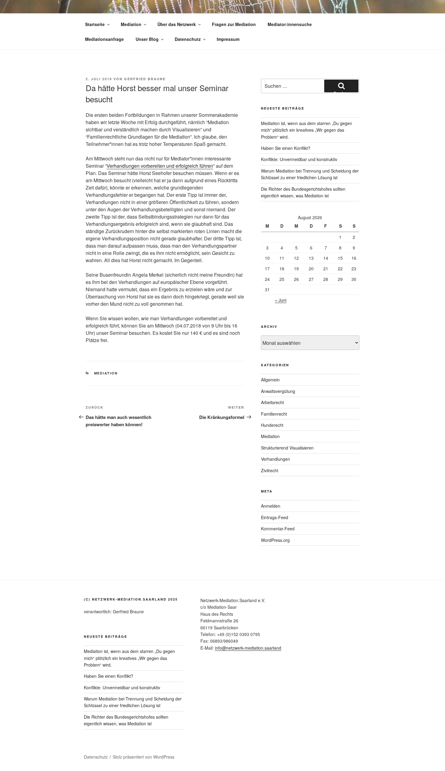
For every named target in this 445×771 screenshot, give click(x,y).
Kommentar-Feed (278, 529)
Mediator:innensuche (290, 24)
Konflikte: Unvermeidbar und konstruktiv (299, 159)
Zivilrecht (269, 470)
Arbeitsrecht (272, 402)
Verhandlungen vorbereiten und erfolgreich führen (160, 165)
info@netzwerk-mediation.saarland (248, 648)
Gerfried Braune (145, 79)
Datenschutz (188, 39)
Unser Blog (147, 39)
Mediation (131, 24)
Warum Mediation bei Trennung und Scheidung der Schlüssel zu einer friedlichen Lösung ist (133, 702)
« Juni (280, 300)
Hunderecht (272, 425)
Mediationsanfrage (104, 39)
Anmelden (270, 506)
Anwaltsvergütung (278, 391)
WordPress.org (275, 540)
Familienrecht (274, 414)
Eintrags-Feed (274, 517)
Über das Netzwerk (176, 24)
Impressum (228, 39)
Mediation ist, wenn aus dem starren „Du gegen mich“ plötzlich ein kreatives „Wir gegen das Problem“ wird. (306, 130)
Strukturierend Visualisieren (287, 448)
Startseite (95, 24)
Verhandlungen (275, 459)
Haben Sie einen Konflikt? (285, 148)
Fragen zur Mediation (234, 24)
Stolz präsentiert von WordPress (143, 757)
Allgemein (270, 380)
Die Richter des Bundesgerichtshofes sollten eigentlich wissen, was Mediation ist (126, 720)
